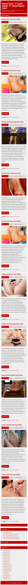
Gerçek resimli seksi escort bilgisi (11, 70)
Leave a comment (18, 22)
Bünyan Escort (6, 554)
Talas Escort (6, 574)
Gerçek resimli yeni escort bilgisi (11, 19)
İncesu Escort (6, 561)
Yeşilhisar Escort (7, 578)
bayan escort (9, 65)
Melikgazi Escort (7, 566)
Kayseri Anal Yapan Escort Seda (11, 538)
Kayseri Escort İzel (7, 532)
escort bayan (16, 65)
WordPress (13, 582)
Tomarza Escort (7, 575)
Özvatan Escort (7, 567)
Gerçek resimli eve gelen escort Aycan (12, 324)
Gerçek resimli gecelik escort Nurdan (12, 375)
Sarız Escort (6, 572)
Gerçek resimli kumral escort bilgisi (12, 425)
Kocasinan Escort (7, 564)
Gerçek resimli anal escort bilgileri (11, 221)
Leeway (20, 582)
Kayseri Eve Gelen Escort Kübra (11, 534)
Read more (5, 62)
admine (10, 22)
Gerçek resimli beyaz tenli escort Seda (12, 122)
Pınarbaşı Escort (7, 569)
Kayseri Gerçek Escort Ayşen (10, 535)
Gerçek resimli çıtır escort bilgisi (11, 474)
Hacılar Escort (6, 560)
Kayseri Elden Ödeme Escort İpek (11, 537)
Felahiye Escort (7, 558)
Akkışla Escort (6, 550)
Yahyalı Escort (6, 577)
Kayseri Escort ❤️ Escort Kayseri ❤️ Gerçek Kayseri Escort (13, 6)
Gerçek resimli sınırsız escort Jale (11, 173)
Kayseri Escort (6, 563)
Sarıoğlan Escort (7, 571)
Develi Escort (6, 555)
